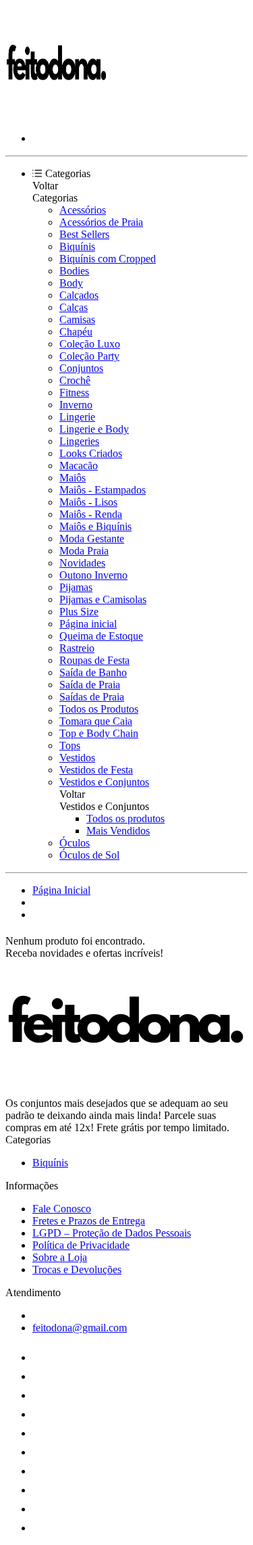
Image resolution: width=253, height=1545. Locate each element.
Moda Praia (84, 550)
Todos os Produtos (98, 709)
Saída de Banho (93, 672)
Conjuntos (81, 368)
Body (71, 283)
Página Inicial (61, 890)
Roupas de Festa (94, 660)
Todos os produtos (125, 818)
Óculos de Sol (89, 855)
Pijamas (75, 587)
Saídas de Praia (91, 697)
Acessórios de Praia (101, 222)
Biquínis (77, 246)
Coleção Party (89, 356)
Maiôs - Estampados (102, 490)
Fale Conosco (61, 1208)
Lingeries (79, 441)
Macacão (78, 465)
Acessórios (82, 210)
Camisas (77, 319)
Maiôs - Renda (90, 514)
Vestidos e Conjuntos (104, 782)
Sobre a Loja (59, 1257)
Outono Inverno (93, 575)
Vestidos (77, 757)
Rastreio (76, 648)
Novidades (82, 563)
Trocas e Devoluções (76, 1269)
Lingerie (77, 417)
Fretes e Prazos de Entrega (88, 1221)
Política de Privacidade (81, 1245)
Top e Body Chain (98, 733)
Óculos (74, 843)
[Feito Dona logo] (56, 115)
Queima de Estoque (101, 636)
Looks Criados (90, 453)
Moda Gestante (91, 538)
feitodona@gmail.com (79, 1327)
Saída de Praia (89, 684)
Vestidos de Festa (96, 770)
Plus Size (79, 611)
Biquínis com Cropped (107, 258)
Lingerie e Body (94, 429)
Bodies (74, 271)
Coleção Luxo (89, 344)
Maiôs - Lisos (88, 502)
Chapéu (75, 331)
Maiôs (72, 477)
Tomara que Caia (95, 721)
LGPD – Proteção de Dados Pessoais (111, 1233)
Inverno (75, 404)
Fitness (74, 392)
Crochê (74, 380)
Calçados (79, 295)
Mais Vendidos (118, 830)
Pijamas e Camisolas (102, 599)
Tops (69, 745)
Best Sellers (84, 234)
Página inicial (88, 623)
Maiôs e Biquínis (95, 526)
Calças (73, 307)
